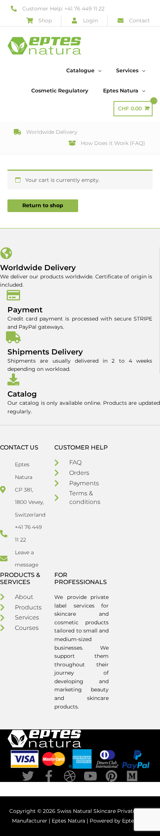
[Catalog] (13, 379)
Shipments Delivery (45, 351)
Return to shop (42, 205)
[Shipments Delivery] (13, 337)
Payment (24, 309)
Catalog (22, 393)
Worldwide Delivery (38, 267)
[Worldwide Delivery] (6, 253)
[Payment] (13, 295)
